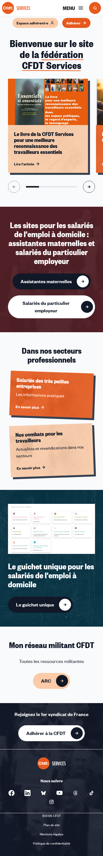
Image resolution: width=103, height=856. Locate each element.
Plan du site (52, 825)
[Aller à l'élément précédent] (14, 187)
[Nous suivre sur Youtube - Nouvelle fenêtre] (59, 793)
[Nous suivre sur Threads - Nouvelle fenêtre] (75, 793)
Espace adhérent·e (32, 22)
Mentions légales (51, 834)
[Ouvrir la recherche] (95, 8)
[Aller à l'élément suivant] (89, 187)
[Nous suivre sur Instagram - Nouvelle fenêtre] (51, 802)
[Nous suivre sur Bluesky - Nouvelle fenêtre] (43, 793)
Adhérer (73, 22)
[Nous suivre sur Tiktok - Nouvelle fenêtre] (91, 793)
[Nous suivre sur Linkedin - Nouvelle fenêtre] (27, 793)
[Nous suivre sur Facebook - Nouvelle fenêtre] (11, 793)
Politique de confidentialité (51, 843)
